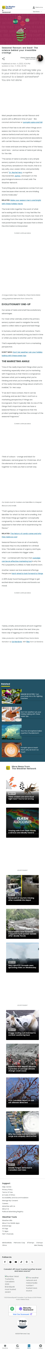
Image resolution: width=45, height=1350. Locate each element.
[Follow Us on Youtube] (16, 1262)
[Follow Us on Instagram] (10, 1262)
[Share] (3, 58)
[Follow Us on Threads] (26, 1262)
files (28, 641)
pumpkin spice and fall (32, 122)
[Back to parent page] (6, 10)
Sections (36, 12)
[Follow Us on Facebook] (5, 1262)
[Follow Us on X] (32, 1262)
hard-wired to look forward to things (27, 573)
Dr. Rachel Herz (15, 172)
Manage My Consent (10, 1201)
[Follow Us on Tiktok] (21, 1262)
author (18, 176)
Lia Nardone (17, 641)
